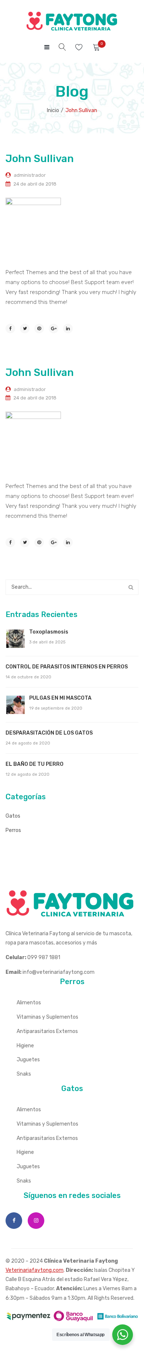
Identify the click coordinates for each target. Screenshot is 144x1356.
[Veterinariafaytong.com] (72, 21)
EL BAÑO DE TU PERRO (35, 764)
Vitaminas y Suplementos (47, 1017)
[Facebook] (10, 328)
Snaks (24, 1074)
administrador (30, 175)
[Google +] (53, 328)
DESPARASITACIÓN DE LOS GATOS (49, 733)
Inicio (53, 110)
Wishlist (80, 47)
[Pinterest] (39, 328)
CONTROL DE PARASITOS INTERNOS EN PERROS (67, 667)
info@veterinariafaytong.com (59, 972)
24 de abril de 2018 (34, 184)
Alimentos (29, 1003)
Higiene (25, 1046)
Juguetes (28, 1060)
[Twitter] (25, 328)
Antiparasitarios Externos (47, 1031)
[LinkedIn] (68, 328)
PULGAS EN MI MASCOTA (60, 698)
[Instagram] (36, 1220)
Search (130, 587)
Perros (13, 830)
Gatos (13, 816)
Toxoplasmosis (48, 632)
